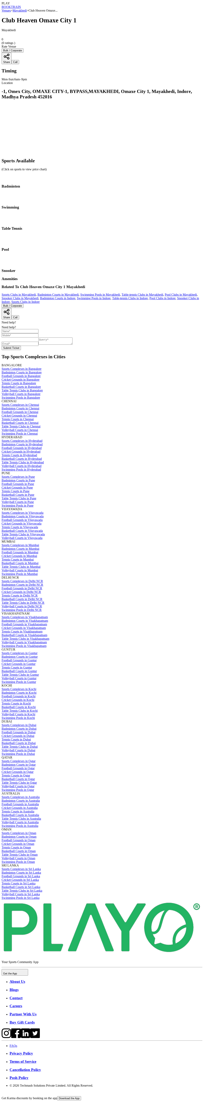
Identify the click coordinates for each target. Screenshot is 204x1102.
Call (15, 317)
